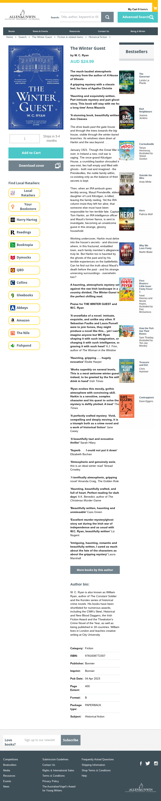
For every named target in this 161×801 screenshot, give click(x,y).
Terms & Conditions (53, 775)
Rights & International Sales (58, 770)
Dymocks (24, 257)
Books (11, 31)
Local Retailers (28, 193)
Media (6, 770)
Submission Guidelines (55, 759)
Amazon (23, 320)
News (6, 786)
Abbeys (22, 308)
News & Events (40, 31)
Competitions (10, 759)
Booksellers (9, 764)
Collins (22, 282)
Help (84, 775)
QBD (20, 270)
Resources (75, 31)
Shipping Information (93, 764)
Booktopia (25, 245)
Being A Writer (138, 31)
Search (55, 17)
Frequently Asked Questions (98, 759)
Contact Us (103, 31)
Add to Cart (31, 152)
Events (7, 781)
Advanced (136, 17)
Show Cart (155, 7)
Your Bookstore (28, 206)
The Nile (23, 333)
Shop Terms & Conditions (96, 770)
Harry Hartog (27, 219)
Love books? (10, 741)
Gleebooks (25, 295)
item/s (138, 9)
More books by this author (95, 570)
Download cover (31, 165)
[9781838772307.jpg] (35, 87)
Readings (24, 232)
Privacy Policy (50, 781)
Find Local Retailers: (24, 183)
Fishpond (24, 345)
